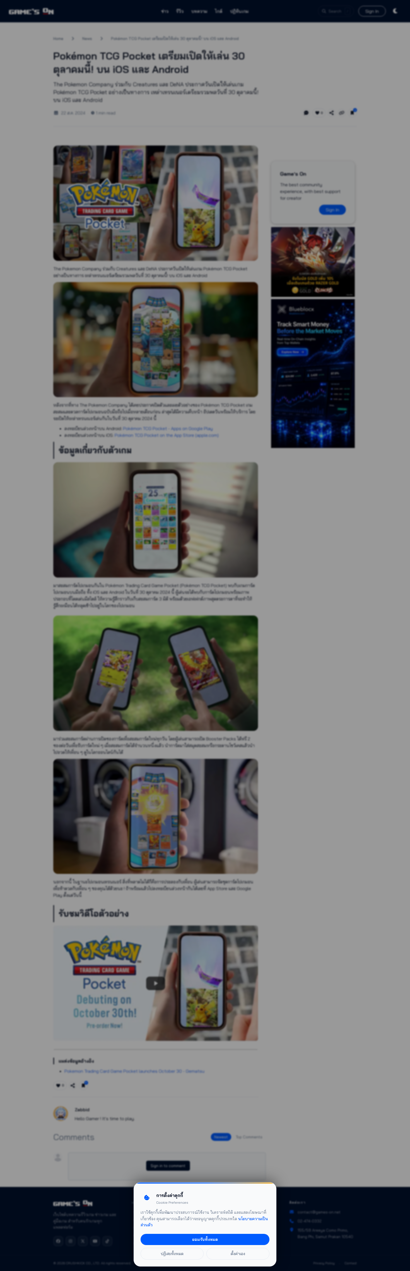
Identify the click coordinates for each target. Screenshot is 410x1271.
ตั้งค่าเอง (238, 1253)
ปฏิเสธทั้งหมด (172, 1253)
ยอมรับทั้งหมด (205, 1239)
